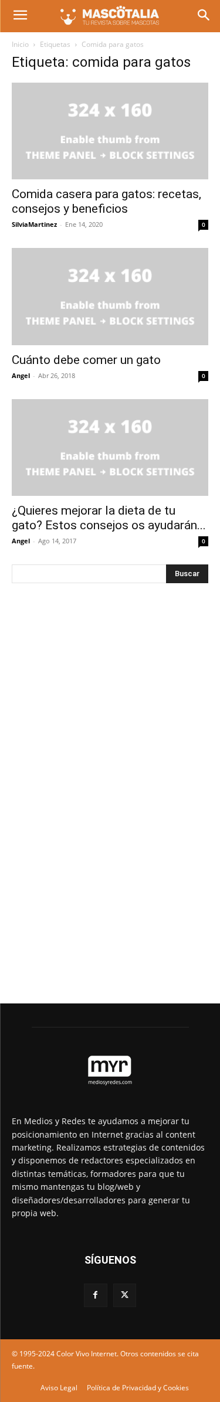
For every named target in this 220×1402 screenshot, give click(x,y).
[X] (124, 1295)
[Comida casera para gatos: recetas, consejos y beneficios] (110, 131)
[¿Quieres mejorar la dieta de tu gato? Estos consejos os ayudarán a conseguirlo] (110, 447)
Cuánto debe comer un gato (86, 360)
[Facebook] (95, 1295)
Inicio (20, 44)
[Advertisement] (100, 787)
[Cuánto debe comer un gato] (110, 296)
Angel (21, 375)
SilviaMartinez (34, 224)
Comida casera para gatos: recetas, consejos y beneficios (106, 201)
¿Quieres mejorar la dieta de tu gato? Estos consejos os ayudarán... (109, 517)
